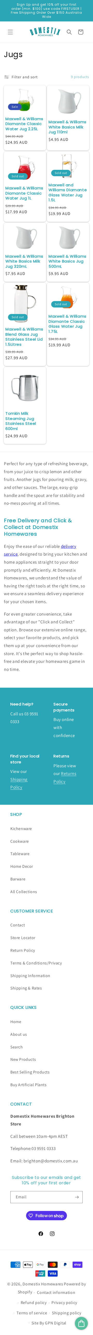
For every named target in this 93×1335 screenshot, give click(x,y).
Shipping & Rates (26, 988)
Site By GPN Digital (49, 1323)
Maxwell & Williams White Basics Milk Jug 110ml (68, 127)
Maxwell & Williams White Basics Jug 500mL (68, 261)
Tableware (19, 853)
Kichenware (21, 828)
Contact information (56, 1292)
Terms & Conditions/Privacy (36, 963)
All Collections (23, 891)
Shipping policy (66, 1313)
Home (15, 1021)
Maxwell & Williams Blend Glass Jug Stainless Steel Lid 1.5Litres (24, 337)
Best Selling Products (30, 1072)
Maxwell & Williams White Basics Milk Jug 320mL (24, 261)
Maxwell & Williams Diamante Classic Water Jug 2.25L (24, 124)
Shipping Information (30, 975)
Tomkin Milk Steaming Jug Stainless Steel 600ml (20, 421)
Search (16, 1047)
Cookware (19, 841)
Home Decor (21, 866)
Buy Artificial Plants (28, 1084)
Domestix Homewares (42, 1284)
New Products (23, 1059)
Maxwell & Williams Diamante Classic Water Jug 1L (24, 193)
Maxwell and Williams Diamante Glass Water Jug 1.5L (68, 192)
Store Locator (22, 937)
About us (18, 1034)
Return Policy (22, 950)
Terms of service (32, 1313)
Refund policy (34, 1302)
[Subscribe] (76, 1197)
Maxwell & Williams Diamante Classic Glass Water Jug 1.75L (68, 324)
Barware (17, 879)
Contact (17, 925)
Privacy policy (64, 1302)
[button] (10, 32)
